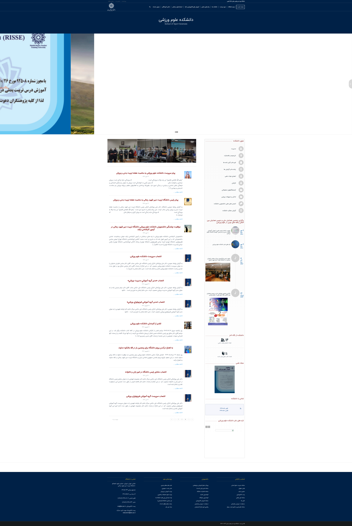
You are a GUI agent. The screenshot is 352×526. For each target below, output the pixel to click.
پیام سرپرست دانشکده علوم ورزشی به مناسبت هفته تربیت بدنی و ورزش (145, 173)
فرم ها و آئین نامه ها (229, 162)
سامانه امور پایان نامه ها (202, 482)
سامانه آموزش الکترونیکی (202, 494)
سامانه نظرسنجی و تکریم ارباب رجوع (236, 501)
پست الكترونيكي (241, 488)
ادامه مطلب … (177, 192)
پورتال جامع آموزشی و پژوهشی (200, 479)
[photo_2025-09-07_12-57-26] (188, 325)
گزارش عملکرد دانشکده (229, 210)
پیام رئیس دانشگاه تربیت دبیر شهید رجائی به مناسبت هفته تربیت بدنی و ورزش (145, 199)
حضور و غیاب (241, 485)
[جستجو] (150, 7)
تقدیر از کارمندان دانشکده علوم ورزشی (145, 323)
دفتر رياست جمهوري (167, 482)
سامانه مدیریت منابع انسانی (238, 479)
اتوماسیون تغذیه (204, 488)
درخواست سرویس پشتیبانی (238, 498)
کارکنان (234, 183)
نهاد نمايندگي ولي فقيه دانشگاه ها (164, 491)
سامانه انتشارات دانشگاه (202, 485)
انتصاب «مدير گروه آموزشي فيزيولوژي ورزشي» (146, 302)
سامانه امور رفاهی (240, 491)
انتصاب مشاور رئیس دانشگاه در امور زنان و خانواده (145, 372)
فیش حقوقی (242, 482)
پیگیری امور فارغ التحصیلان (201, 501)
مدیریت (233, 148)
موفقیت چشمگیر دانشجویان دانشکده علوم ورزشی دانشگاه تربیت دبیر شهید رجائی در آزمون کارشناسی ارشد (145, 228)
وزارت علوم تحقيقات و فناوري (165, 488)
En (231, 1)
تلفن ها (243, 494)
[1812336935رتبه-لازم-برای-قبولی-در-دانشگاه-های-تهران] (188, 228)
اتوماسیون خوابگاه (203, 491)
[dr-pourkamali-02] (188, 258)
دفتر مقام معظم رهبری (166, 479)
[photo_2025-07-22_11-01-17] (188, 373)
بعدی (350, 83)
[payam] (188, 201)
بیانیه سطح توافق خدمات (166, 498)
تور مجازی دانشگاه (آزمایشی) (165, 494)
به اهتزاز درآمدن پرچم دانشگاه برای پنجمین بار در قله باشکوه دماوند (145, 347)
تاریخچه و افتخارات (230, 155)
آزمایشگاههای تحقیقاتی (229, 190)
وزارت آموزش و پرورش (166, 485)
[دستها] (188, 174)
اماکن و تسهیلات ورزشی (228, 196)
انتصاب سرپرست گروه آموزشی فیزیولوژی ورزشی (145, 396)
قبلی (1, 83)
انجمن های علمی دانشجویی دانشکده (225, 203)
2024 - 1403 (223, 517)
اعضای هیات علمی (230, 176)
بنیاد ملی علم (169, 501)
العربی (228, 1)
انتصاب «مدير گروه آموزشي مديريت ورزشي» (146, 280)
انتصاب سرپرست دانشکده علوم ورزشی (145, 256)
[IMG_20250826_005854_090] (188, 349)
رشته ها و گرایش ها (230, 169)
